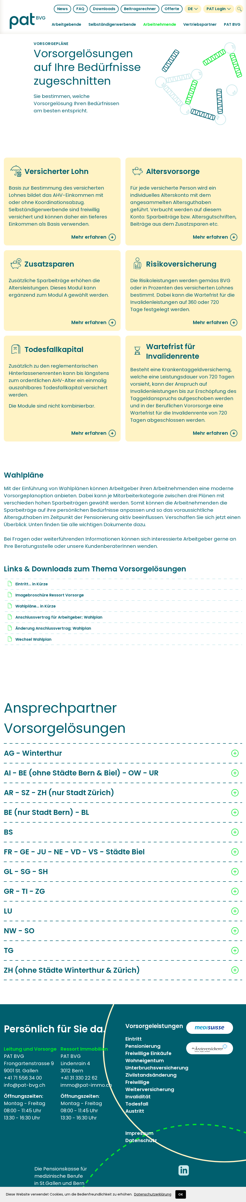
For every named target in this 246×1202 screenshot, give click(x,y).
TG (8, 950)
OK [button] (180, 1194)
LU (8, 911)
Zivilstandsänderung (151, 1075)
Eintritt (133, 1039)
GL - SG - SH (26, 871)
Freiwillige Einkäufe (148, 1053)
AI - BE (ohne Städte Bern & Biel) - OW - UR (81, 773)
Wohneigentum (144, 1060)
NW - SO (19, 931)
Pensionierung (142, 1046)
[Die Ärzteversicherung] (209, 1048)
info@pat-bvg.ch (24, 1085)
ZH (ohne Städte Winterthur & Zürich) (72, 970)
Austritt (134, 1111)
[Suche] (239, 9)
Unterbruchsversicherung (156, 1067)
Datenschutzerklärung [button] (152, 1194)
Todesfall (136, 1103)
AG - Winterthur (33, 753)
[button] (66, 24)
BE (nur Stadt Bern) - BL (46, 812)
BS (8, 832)
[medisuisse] (209, 1028)
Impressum (139, 1133)
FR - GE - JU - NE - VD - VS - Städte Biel (74, 852)
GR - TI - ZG (24, 891)
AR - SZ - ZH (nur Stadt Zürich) (59, 792)
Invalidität (138, 1096)
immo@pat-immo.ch (86, 1085)
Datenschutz (141, 1140)
